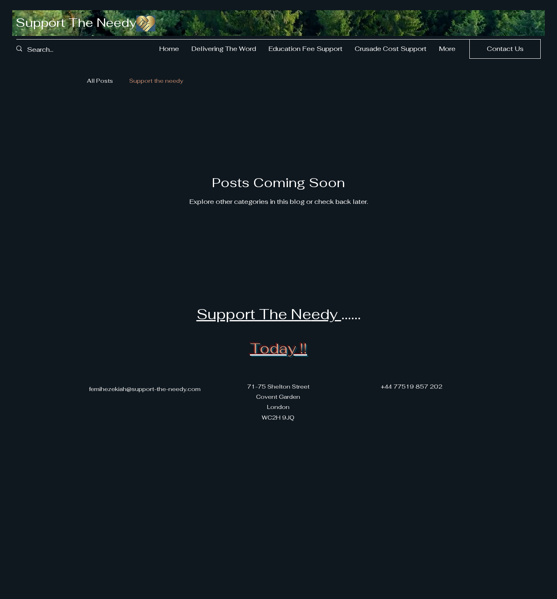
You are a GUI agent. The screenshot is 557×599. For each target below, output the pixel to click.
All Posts (100, 80)
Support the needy (156, 80)
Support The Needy (76, 23)
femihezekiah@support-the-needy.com (145, 389)
